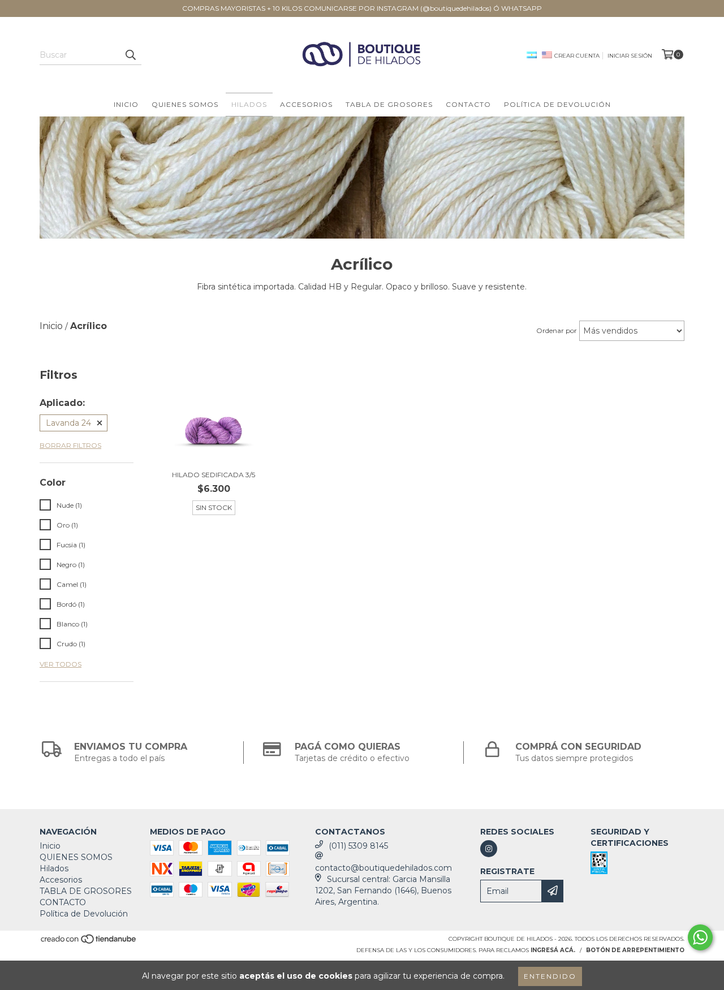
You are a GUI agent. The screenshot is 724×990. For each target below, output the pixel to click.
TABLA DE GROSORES (389, 104)
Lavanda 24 (68, 423)
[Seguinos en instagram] (488, 848)
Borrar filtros (70, 445)
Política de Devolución (557, 104)
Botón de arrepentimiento (635, 950)
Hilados (249, 104)
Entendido (550, 976)
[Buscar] (130, 55)
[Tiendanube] (89, 942)
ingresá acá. (553, 950)
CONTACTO (468, 104)
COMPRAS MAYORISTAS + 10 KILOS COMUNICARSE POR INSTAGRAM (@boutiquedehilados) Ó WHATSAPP (362, 8)
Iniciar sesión (629, 55)
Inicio (126, 104)
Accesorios (306, 104)
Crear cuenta (577, 55)
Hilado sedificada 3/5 (213, 474)
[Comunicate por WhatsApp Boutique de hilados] (700, 937)
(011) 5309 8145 (358, 846)
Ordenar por (556, 330)
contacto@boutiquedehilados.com (383, 868)
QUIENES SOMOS (185, 104)
